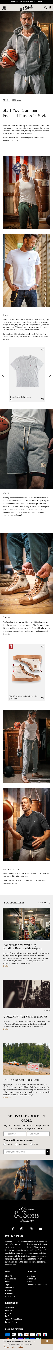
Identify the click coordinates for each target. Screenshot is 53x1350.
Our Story (31, 1276)
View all (43, 903)
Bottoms (8, 1290)
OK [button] (47, 1341)
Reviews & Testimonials (37, 1285)
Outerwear (9, 1287)
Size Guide (9, 1307)
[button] (50, 7)
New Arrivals (10, 1279)
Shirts (7, 1282)
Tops (7, 1285)
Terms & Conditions (13, 1319)
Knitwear (9, 1293)
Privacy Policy (11, 1322)
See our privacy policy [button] (13, 1347)
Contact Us (31, 1279)
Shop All (8, 1276)
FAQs (7, 1316)
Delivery (8, 1310)
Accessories (10, 1296)
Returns (8, 1313)
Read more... (8, 966)
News (29, 1282)
